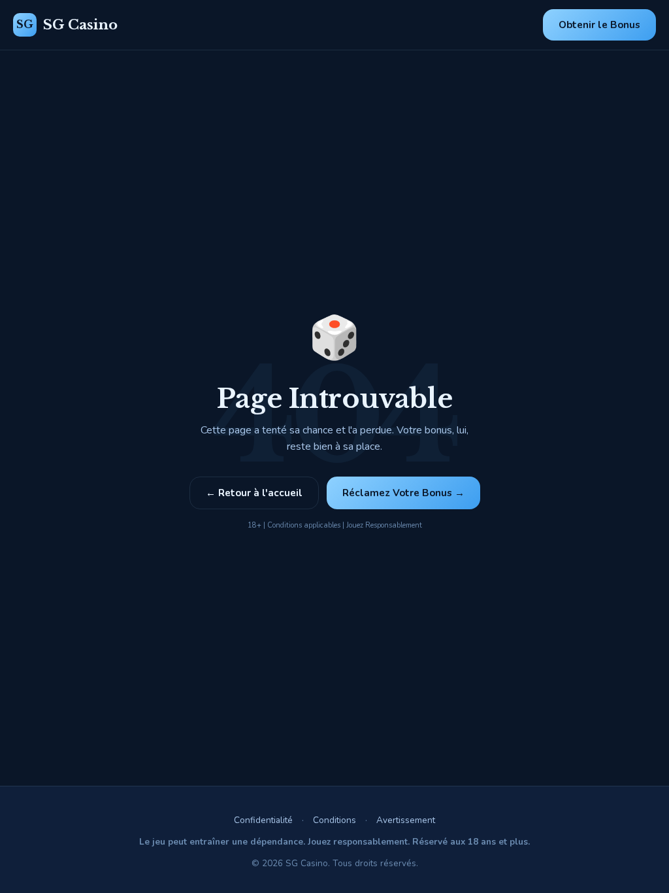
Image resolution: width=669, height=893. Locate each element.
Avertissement (405, 820)
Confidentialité (263, 820)
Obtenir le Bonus (599, 24)
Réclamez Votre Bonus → (403, 492)
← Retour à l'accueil (254, 492)
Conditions (334, 820)
